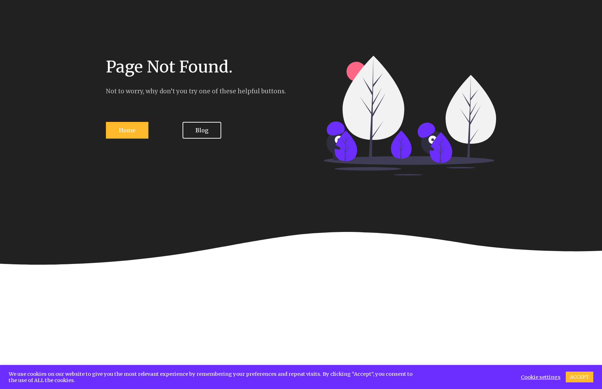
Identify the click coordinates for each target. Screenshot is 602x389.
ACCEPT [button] (579, 377)
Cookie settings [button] (541, 377)
